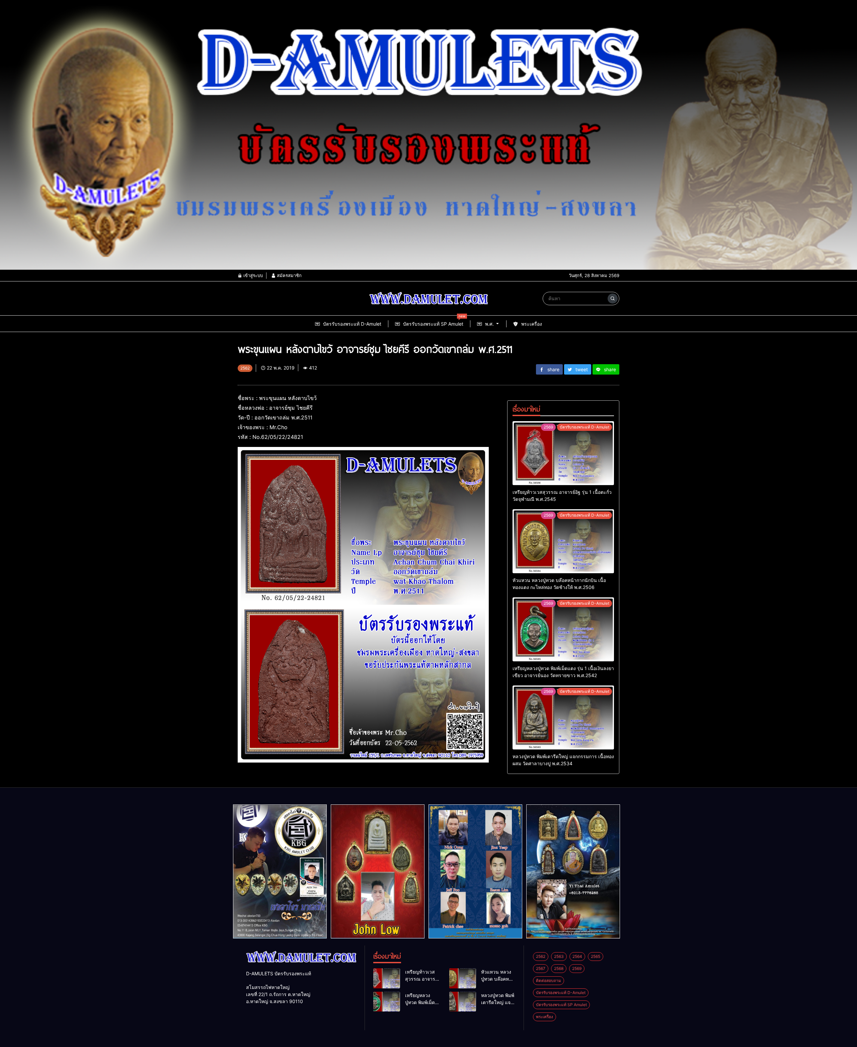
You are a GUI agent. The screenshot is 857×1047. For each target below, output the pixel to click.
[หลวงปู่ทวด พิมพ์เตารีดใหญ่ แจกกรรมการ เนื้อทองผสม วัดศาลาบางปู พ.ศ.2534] (563, 717)
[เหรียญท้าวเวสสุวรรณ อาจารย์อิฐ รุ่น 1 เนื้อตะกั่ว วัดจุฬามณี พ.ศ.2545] (563, 453)
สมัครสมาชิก (289, 275)
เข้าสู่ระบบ (252, 275)
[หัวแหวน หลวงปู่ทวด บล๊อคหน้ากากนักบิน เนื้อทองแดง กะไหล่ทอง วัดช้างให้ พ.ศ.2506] (563, 541)
